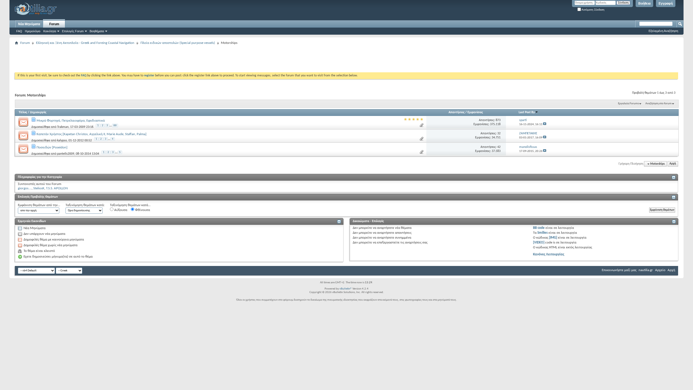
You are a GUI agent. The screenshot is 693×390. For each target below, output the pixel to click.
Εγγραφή (666, 3)
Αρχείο (660, 270)
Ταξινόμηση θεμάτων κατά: (85, 205)
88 (115, 125)
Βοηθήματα (97, 31)
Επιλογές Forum (73, 31)
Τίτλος (23, 112)
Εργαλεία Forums (628, 103)
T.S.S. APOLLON (57, 188)
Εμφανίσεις (475, 112)
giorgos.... (25, 188)
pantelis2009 (65, 153)
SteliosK (38, 188)
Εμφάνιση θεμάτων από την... (39, 205)
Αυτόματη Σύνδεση (592, 9)
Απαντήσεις (457, 112)
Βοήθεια (644, 3)
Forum (54, 24)
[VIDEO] (538, 242)
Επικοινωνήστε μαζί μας (619, 270)
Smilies (542, 233)
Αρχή (672, 163)
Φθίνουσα (142, 210)
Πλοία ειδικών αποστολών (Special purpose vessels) (177, 43)
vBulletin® (345, 288)
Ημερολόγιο (32, 31)
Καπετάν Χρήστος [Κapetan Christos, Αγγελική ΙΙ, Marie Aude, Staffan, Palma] (91, 134)
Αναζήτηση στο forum (658, 103)
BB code (539, 228)
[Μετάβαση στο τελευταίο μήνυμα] (544, 124)
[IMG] (553, 237)
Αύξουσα (120, 210)
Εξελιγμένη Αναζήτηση (663, 30)
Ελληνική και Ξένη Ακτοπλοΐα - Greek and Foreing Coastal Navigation (85, 43)
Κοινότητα (49, 31)
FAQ (19, 31)
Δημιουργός (38, 112)
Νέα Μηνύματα (29, 24)
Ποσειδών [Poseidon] (52, 147)
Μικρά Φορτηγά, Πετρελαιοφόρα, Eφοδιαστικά (71, 120)
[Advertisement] (113, 59)
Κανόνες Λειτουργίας (548, 254)
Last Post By (527, 112)
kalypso (62, 140)
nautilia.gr (646, 270)
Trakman (62, 127)
